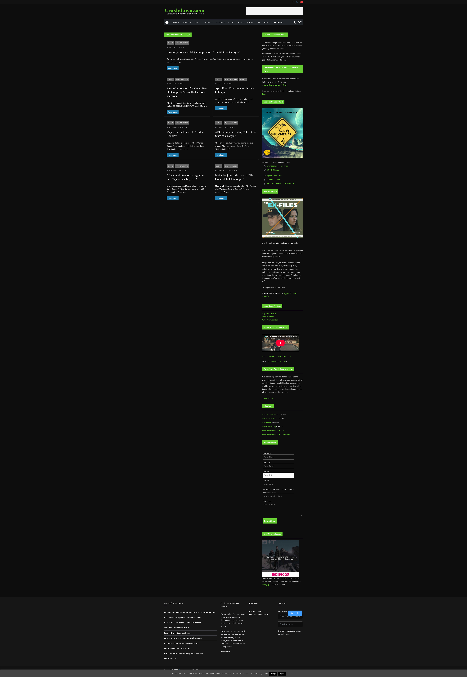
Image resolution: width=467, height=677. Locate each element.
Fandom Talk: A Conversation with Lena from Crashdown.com (189, 612)
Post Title (266, 480)
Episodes (220, 22)
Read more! (225, 651)
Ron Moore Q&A (171, 658)
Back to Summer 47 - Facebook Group (282, 183)
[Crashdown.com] (167, 22)
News (174, 22)
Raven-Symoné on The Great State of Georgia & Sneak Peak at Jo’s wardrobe (187, 92)
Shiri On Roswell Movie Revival (176, 628)
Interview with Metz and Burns (177, 648)
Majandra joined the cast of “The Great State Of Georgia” (234, 177)
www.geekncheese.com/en (277, 166)
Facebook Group (273, 179)
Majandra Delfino (182, 43)
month (288, 634)
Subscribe (295, 613)
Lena (182, 47)
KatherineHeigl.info (269, 418)
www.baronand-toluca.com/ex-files (276, 434)
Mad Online (266, 422)
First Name (282, 611)
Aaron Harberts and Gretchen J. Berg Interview (183, 653)
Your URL (266, 471)
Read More (291, 673)
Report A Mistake (269, 314)
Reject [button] (282, 673)
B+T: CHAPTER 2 (284, 356)
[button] (178, 22)
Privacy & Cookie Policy (258, 614)
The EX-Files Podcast (278, 361)
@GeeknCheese (273, 170)
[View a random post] (300, 22)
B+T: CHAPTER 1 (269, 356)
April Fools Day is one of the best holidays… (235, 90)
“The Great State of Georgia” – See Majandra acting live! (185, 177)
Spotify (265, 296)
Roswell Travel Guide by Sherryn (177, 633)
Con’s (186, 22)
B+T (196, 22)
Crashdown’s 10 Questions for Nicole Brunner (183, 638)
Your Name (267, 453)
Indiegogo (266, 584)
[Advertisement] (274, 11)
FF (259, 22)
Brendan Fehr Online (270, 414)
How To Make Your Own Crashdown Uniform (182, 622)
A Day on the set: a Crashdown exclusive (181, 643)
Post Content (267, 501)
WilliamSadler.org (269, 426)
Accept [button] (273, 673)
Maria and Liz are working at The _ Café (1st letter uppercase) (278, 490)
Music (231, 22)
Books (240, 22)
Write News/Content (270, 320)
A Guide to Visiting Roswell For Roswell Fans (182, 617)
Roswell (209, 22)
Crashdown (277, 22)
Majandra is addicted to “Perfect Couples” (186, 134)
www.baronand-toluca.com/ (273, 430)
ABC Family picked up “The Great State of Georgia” (235, 134)
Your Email (266, 462)
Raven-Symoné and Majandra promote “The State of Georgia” (203, 52)
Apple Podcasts (290, 293)
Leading (170, 43)
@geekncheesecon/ (274, 175)
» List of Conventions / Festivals (274, 85)
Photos (250, 22)
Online (255, 611)
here (264, 94)
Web (266, 22)
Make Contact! (268, 317)
